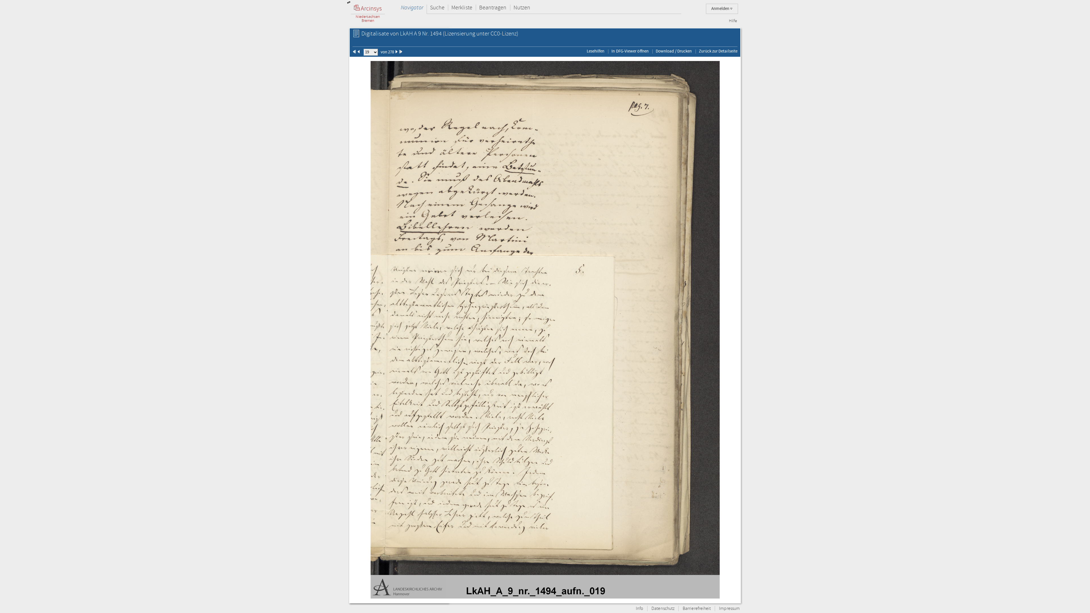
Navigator (412, 7)
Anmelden (720, 8)
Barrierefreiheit (697, 608)
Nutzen (521, 7)
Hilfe (733, 21)
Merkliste (461, 7)
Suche (437, 7)
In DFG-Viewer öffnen (630, 51)
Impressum (729, 608)
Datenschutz (662, 608)
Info (639, 608)
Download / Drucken (674, 51)
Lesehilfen (596, 51)
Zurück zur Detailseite (718, 51)
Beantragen (493, 7)
